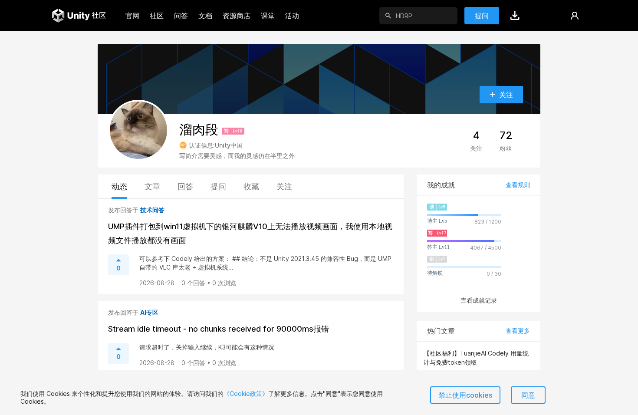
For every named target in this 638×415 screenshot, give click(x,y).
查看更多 (518, 330)
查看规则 (518, 184)
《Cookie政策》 (246, 393)
